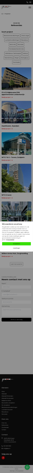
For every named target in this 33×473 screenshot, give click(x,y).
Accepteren (16, 243)
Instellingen (16, 248)
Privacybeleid (10, 239)
